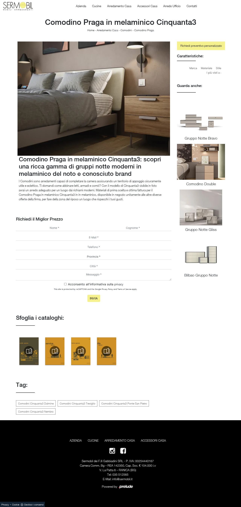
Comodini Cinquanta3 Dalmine (36, 403)
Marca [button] (193, 68)
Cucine (96, 6)
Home (90, 30)
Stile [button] (218, 68)
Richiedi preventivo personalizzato (201, 45)
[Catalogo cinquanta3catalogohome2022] (81, 351)
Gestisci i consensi (33, 504)
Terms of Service (124, 289)
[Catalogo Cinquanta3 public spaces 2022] (29, 351)
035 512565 (120, 474)
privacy (118, 284)
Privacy (5, 504)
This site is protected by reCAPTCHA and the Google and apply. (95, 289)
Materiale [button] (206, 68)
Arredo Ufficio (172, 6)
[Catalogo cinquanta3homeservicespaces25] (55, 351)
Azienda (81, 6)
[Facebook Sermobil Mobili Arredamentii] (123, 450)
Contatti (192, 6)
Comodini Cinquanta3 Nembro (35, 411)
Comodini (126, 30)
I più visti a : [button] (214, 72)
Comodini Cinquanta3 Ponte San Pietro (124, 403)
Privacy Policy (107, 289)
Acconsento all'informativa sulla (95, 284)
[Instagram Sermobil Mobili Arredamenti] (112, 450)
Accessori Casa (147, 6)
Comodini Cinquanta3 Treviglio (77, 403)
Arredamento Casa (119, 6)
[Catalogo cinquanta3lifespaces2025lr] (107, 351)
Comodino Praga (144, 30)
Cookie (15, 504)
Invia (94, 298)
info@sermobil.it (122, 479)
